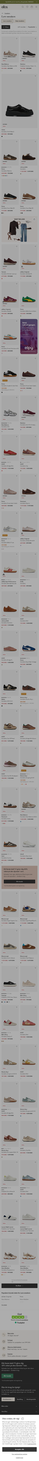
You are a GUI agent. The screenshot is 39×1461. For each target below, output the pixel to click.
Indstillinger (19, 1458)
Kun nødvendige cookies (19, 1454)
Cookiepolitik (31, 1444)
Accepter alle (19, 1449)
